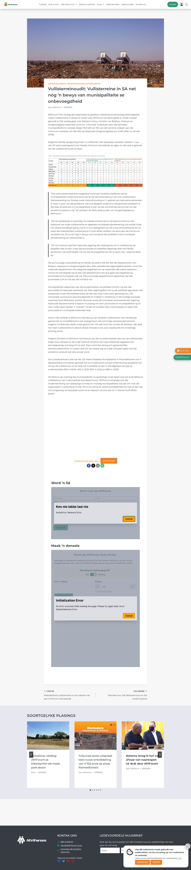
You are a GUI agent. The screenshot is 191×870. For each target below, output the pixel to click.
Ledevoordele (127, 4)
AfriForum (57, 107)
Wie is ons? (53, 4)
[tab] (90, 790)
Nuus (99, 4)
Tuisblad (42, 4)
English (172, 4)
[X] (93, 466)
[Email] (98, 466)
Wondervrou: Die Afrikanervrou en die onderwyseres (127, 695)
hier (180, 858)
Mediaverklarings (57, 84)
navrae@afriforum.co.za (71, 845)
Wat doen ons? (68, 4)
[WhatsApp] (102, 466)
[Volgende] (160, 755)
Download (109, 460)
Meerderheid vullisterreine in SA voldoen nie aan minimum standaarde (67, 695)
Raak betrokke (112, 4)
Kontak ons (141, 4)
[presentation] (48, 735)
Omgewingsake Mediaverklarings (83, 84)
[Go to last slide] (31, 755)
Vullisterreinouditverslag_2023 (86, 461)
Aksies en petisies (87, 4)
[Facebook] (89, 466)
